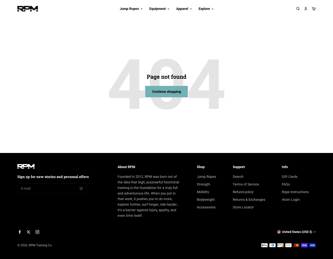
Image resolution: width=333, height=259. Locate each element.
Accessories (206, 207)
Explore (204, 9)
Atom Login (291, 199)
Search (238, 177)
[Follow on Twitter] (28, 232)
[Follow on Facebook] (19, 232)
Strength (203, 184)
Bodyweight (206, 199)
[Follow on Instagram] (37, 232)
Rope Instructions (295, 192)
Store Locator (243, 207)
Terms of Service (246, 184)
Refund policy (243, 192)
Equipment (157, 9)
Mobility (203, 192)
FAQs (286, 184)
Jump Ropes (129, 9)
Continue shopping (166, 92)
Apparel (182, 9)
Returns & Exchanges (249, 199)
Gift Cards (289, 177)
